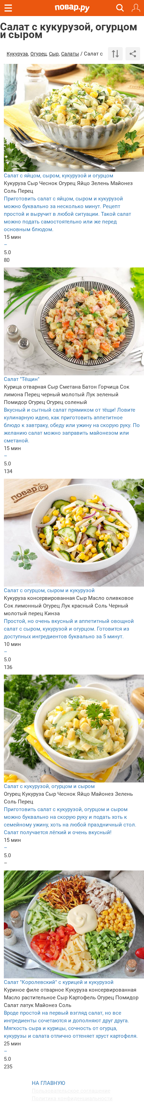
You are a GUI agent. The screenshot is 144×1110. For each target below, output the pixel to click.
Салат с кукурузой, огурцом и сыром (49, 786)
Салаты (70, 54)
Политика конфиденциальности (72, 1098)
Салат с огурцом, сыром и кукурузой (49, 590)
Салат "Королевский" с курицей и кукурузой (59, 982)
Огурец (38, 54)
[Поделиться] (132, 53)
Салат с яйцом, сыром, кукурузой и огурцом (58, 175)
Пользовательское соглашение (71, 1091)
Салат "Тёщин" (21, 379)
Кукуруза (17, 54)
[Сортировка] (115, 53)
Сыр (54, 54)
